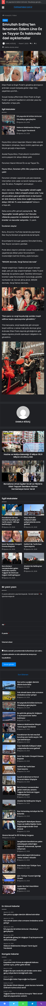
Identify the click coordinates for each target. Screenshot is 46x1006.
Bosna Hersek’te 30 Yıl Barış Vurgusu (18, 835)
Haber (14, 15)
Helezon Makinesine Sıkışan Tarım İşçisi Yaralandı (29, 725)
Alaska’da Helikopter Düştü (33, 567)
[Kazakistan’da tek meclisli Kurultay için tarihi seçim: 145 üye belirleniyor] (12, 509)
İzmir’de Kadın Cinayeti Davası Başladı (12, 545)
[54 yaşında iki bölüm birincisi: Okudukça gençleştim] (8, 119)
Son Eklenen (23, 674)
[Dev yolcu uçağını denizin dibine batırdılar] (8, 685)
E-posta (5, 633)
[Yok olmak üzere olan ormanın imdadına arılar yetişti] (8, 695)
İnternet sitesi (7, 642)
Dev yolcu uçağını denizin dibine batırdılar (28, 683)
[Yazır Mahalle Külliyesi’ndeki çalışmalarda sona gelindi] (34, 509)
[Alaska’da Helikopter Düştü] (34, 558)
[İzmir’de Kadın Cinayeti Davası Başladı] (12, 536)
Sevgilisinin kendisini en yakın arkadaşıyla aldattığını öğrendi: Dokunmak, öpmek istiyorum (29, 845)
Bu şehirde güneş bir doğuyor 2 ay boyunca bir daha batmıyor (29, 715)
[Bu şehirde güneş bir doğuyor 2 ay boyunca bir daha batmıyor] (8, 716)
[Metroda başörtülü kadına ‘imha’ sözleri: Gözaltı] (8, 858)
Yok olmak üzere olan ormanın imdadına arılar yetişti (30, 693)
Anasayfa (7, 15)
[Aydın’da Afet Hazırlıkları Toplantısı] (8, 889)
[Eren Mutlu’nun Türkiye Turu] (8, 868)
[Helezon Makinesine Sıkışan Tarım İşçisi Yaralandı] (8, 130)
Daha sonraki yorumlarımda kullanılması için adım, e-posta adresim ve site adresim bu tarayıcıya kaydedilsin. (22, 654)
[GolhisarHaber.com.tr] (23, 7)
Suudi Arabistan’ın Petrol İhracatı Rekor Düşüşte (28, 778)
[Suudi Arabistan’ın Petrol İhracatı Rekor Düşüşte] (8, 780)
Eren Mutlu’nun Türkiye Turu (29, 865)
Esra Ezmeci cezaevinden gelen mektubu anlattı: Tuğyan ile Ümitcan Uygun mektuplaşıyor (11, 570)
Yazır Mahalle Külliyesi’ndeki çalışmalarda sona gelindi (32, 520)
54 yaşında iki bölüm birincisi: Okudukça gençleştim (25, 2)
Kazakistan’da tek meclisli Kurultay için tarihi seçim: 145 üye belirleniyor (11, 520)
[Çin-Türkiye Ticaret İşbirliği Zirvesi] (8, 879)
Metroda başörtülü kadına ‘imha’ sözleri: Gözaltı (28, 856)
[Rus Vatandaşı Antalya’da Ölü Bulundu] (8, 814)
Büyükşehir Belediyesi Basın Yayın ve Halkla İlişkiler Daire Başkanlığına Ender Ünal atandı (29, 825)
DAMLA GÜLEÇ (11, 43)
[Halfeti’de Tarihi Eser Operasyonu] (34, 536)
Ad (3, 625)
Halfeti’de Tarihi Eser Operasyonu (33, 545)
